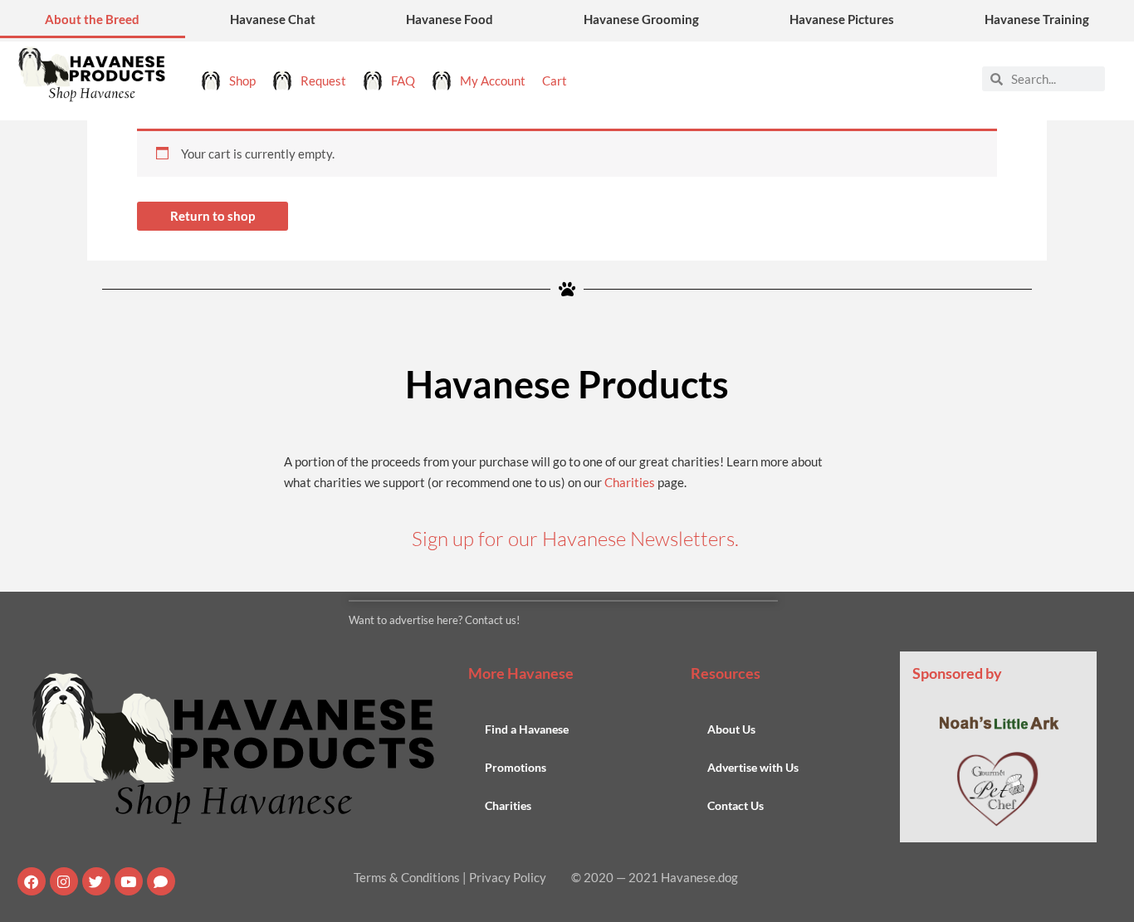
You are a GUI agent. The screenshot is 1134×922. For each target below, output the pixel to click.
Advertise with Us (753, 767)
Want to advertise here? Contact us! (434, 620)
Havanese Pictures (841, 19)
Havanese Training (1037, 19)
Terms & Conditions (407, 877)
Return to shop (212, 215)
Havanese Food (449, 19)
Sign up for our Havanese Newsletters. (575, 538)
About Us (731, 729)
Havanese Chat (272, 19)
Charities (629, 482)
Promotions (515, 767)
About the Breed (92, 19)
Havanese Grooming (641, 19)
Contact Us (735, 805)
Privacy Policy (507, 877)
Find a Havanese (527, 729)
